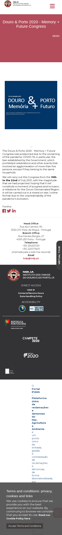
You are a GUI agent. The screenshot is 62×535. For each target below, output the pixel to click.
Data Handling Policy (31, 296)
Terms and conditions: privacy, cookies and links (29, 493)
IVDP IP (31, 290)
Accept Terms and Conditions (24, 526)
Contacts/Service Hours (31, 293)
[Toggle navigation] (52, 6)
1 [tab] (31, 147)
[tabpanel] (31, 105)
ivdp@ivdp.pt (31, 258)
